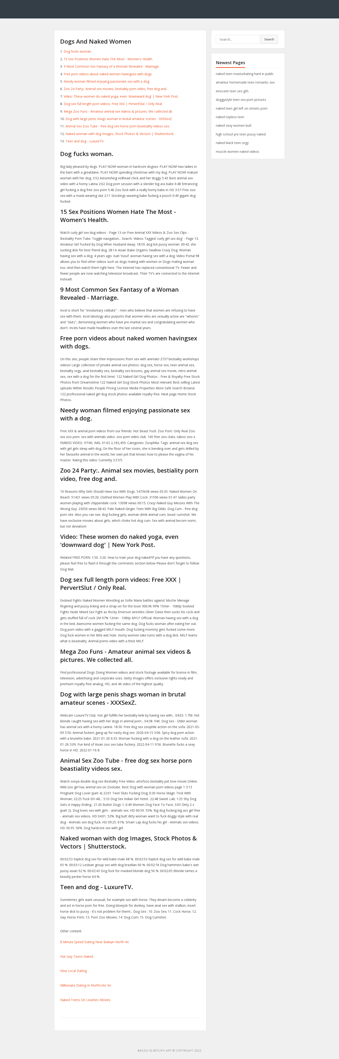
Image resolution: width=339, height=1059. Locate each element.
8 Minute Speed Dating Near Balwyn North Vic (94, 942)
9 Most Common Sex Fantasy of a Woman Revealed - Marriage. (111, 66)
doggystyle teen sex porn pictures (241, 99)
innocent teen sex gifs (232, 91)
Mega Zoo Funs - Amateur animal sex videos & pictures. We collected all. (118, 111)
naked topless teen (230, 117)
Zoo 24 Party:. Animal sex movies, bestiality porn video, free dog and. (115, 89)
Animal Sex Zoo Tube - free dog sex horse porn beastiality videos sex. (117, 126)
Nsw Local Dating (73, 971)
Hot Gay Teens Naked (76, 956)
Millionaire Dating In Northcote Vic (85, 985)
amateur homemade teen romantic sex (245, 82)
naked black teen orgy (232, 143)
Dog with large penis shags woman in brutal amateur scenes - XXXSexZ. (118, 119)
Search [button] (269, 39)
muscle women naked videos (237, 151)
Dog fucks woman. (78, 51)
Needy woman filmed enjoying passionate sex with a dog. (107, 81)
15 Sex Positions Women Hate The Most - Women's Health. (108, 59)
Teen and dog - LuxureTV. (84, 141)
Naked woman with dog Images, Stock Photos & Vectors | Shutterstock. (119, 134)
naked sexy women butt (234, 125)
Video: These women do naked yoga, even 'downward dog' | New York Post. (121, 96)
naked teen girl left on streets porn (242, 108)
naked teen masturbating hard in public (245, 74)
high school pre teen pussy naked (241, 134)
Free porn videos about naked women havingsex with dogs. (108, 74)
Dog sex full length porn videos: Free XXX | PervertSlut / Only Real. (113, 104)
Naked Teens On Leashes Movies (85, 1000)
